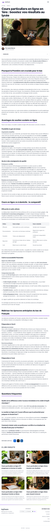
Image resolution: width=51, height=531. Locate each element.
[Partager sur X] (18, 440)
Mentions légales (46, 516)
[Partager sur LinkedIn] (21, 440)
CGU (49, 518)
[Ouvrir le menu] (48, 2)
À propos (47, 511)
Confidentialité (46, 521)
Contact (48, 514)
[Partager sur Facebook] (14, 440)
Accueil (3, 5)
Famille (8, 5)
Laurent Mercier (11, 48)
